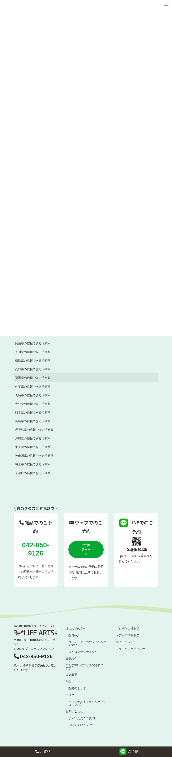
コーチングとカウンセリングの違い (87, 643)
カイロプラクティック (83, 651)
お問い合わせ (74, 711)
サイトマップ (124, 642)
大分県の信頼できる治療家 (32, 404)
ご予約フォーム (86, 549)
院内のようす (77, 688)
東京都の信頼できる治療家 (32, 447)
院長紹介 (74, 635)
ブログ (69, 695)
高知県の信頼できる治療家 (32, 369)
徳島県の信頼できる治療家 (32, 360)
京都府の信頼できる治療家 (32, 473)
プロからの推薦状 (127, 628)
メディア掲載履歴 (127, 635)
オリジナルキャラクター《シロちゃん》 (87, 703)
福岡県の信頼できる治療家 (32, 377)
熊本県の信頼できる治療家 (32, 412)
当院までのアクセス (81, 725)
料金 (68, 681)
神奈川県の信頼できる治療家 (34, 455)
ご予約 (133, 752)
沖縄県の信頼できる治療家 (32, 438)
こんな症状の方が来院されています (86, 666)
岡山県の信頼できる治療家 (32, 343)
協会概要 (71, 674)
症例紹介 (71, 658)
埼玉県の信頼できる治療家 (32, 464)
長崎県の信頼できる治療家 (32, 395)
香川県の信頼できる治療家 (32, 352)
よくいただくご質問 (81, 718)
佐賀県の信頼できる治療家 (32, 386)
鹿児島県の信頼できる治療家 (34, 429)
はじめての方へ (75, 628)
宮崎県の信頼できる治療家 (32, 421)
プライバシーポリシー (130, 648)
